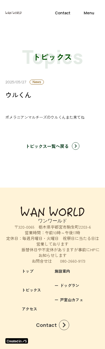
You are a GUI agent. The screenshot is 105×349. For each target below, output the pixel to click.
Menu (89, 13)
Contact (62, 13)
